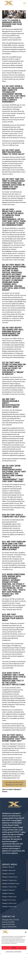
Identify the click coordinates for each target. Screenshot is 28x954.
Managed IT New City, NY (8, 870)
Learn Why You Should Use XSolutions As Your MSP (14, 784)
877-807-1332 (10, 924)
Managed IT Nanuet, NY (8, 867)
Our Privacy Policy (9, 951)
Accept (14, 947)
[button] (25, 932)
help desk (15, 520)
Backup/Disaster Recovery (10, 414)
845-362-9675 (12, 927)
